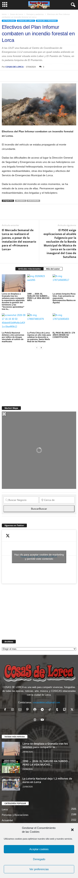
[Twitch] (65, 710)
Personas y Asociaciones (15, 815)
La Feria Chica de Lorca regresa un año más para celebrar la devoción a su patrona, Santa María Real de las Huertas (39, 337)
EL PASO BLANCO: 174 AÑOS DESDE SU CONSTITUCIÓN (64, 335)
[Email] (55, 76)
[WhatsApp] (30, 76)
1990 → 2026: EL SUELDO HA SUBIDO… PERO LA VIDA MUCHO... (46, 762)
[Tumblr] (58, 710)
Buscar (39, 508)
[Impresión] (47, 76)
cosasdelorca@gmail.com (46, 702)
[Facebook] (5, 76)
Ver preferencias (39, 869)
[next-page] (41, 347)
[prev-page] (37, 347)
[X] (13, 76)
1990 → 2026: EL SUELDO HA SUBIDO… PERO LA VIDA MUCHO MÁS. (38, 297)
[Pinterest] (22, 76)
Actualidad (9, 21)
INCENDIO (20, 201)
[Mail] (20, 710)
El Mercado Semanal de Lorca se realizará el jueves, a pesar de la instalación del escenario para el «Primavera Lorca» (19, 239)
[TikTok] (50, 710)
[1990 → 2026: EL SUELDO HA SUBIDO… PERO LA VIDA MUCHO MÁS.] (39, 283)
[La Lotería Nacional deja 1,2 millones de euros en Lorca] (11, 783)
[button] (72, 830)
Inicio (4, 14)
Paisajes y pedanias (35, 14)
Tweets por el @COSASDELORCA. (39, 556)
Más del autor (53, 268)
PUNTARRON (33, 201)
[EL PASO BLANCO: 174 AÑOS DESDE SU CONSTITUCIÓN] (64, 322)
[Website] (35, 720)
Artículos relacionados (29, 268)
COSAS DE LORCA (14, 67)
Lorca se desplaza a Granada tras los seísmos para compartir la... (45, 745)
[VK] (63, 76)
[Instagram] (13, 710)
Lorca (5, 809)
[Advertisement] (29, 375)
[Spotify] (35, 710)
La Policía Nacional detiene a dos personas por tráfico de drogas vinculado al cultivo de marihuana (13, 337)
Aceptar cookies (39, 849)
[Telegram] (38, 76)
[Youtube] (42, 720)
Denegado (39, 859)
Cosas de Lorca (16, 14)
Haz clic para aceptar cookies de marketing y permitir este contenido (39, 556)
